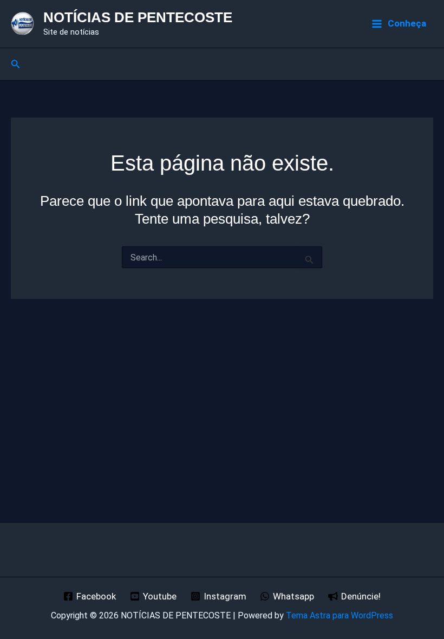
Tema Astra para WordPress (339, 615)
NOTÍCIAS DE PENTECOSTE (137, 17)
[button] (16, 64)
